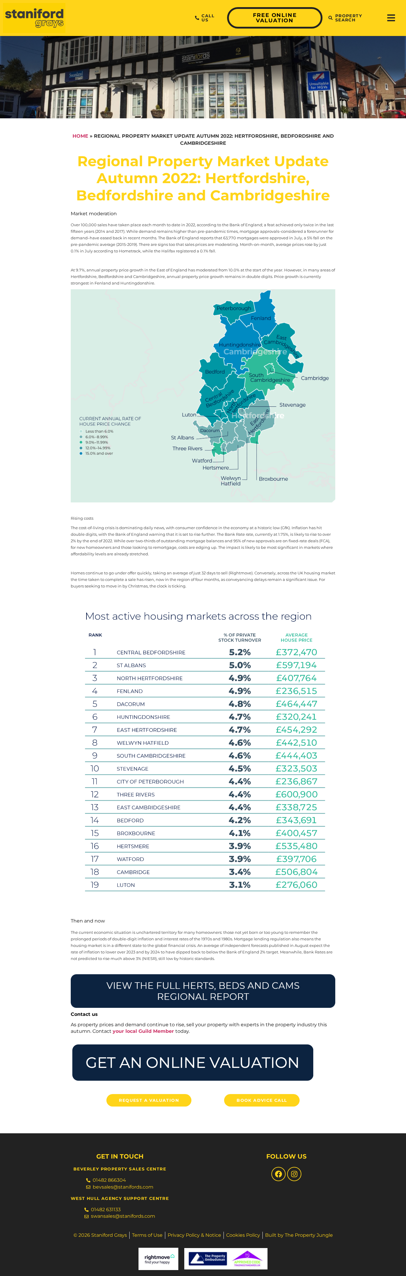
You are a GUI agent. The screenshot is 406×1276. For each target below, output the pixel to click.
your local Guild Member (143, 1031)
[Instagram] (294, 1174)
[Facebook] (278, 1174)
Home (80, 136)
